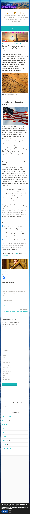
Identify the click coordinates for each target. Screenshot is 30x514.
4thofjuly (9, 291)
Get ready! (5, 43)
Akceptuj (5, 511)
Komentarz (6, 331)
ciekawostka (15, 291)
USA (6, 295)
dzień (3, 293)
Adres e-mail (5, 356)
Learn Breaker (15, 13)
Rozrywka (4, 436)
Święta (18, 43)
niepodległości (22, 293)
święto (3, 295)
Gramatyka (5, 424)
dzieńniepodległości (9, 293)
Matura (4, 432)
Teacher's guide (6, 448)
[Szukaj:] (15, 406)
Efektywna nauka (7, 416)
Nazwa (5, 350)
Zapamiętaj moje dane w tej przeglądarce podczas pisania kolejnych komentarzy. (7, 372)
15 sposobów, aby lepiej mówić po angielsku (16, 310)
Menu (16, 28)
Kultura (13, 43)
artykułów (5, 255)
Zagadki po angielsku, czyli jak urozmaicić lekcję (13, 303)
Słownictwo (5, 440)
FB (17, 253)
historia (17, 293)
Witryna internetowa (6, 361)
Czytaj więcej (8, 508)
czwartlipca (22, 291)
